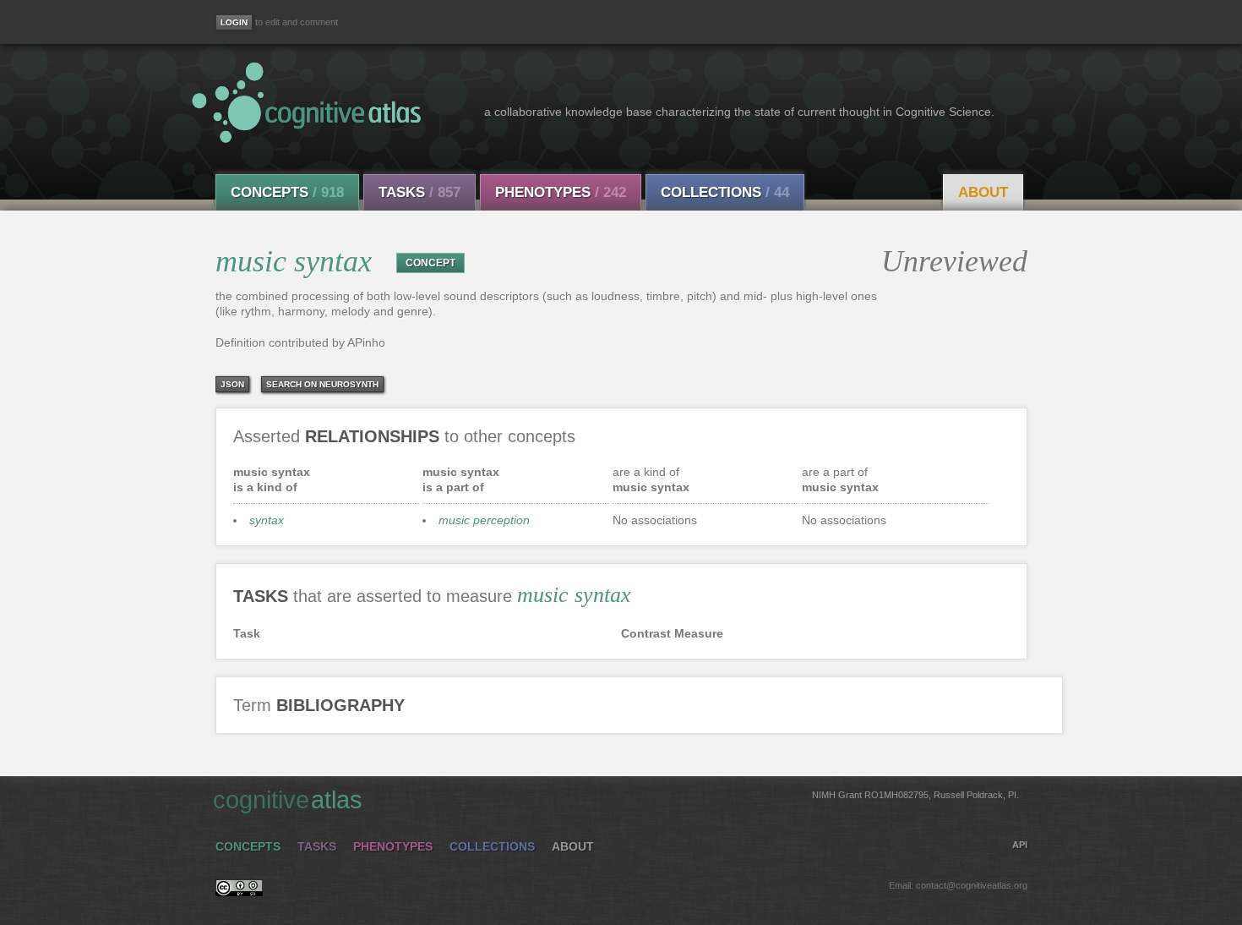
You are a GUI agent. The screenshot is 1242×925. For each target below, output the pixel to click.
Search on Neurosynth (322, 384)
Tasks (419, 192)
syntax (266, 520)
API (1019, 845)
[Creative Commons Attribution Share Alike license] (239, 892)
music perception (484, 520)
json (232, 384)
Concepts (287, 192)
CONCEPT (430, 263)
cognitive (616, 799)
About (983, 192)
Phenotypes (560, 192)
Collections (725, 192)
